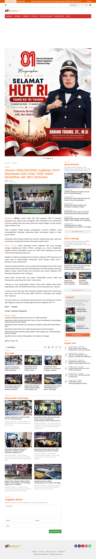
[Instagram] (86, 546)
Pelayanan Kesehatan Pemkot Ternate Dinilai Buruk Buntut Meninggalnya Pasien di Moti (83, 327)
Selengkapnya (77, 231)
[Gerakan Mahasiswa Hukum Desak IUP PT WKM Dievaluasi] (13, 360)
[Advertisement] (48, 32)
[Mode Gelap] (90, 5)
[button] (86, 4)
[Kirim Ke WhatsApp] (60, 347)
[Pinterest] (82, 546)
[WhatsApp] (89, 546)
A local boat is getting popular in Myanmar (79, 375)
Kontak (41, 552)
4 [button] (50, 158)
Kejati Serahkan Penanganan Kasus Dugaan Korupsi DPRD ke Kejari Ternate (29, 1)
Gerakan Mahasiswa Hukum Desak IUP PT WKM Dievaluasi (26, 318)
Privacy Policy (51, 552)
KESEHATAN (59, 16)
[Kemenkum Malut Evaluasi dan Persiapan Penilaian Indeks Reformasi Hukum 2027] (53, 360)
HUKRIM (17, 16)
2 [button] (45, 158)
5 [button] (52, 158)
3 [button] (48, 158)
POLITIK (34, 16)
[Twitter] (79, 546)
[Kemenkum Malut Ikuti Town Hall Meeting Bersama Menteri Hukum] (13, 379)
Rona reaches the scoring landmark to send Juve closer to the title (79, 349)
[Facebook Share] (45, 347)
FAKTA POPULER (46, 16)
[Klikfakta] (13, 10)
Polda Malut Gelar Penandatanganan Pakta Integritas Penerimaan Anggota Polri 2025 (80, 382)
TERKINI (26, 16)
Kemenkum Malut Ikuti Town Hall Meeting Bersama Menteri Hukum (29, 329)
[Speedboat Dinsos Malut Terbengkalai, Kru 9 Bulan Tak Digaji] (53, 379)
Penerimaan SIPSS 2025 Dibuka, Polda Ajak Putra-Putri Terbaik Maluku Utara (79, 362)
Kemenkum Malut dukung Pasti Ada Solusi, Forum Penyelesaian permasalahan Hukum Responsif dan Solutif (33, 321)
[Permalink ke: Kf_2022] (6, 181)
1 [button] (43, 158)
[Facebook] (75, 546)
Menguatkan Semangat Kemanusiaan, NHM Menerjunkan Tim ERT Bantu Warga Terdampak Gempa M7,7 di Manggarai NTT (82, 319)
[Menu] (6, 5)
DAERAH (9, 16)
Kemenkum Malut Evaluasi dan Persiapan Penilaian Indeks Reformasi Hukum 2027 (32, 325)
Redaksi (34, 552)
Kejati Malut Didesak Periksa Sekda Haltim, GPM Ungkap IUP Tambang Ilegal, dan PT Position (33, 332)
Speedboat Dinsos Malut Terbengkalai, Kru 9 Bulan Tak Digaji (27, 336)
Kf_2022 (11, 180)
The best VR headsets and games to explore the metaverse (80, 355)
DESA (68, 16)
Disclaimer (61, 552)
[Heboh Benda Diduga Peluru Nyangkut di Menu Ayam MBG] (70, 310)
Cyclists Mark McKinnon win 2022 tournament (79, 369)
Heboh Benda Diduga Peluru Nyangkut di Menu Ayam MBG (83, 310)
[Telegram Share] (56, 347)
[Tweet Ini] (48, 347)
